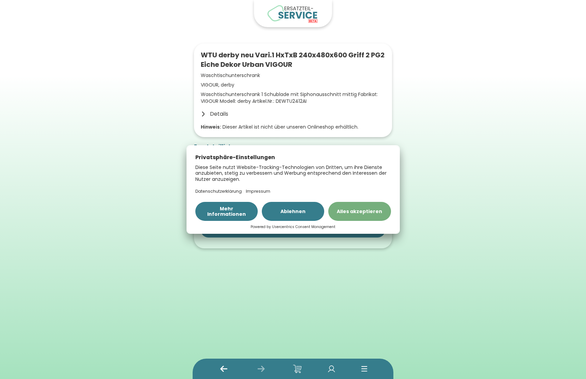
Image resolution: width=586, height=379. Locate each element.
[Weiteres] (364, 369)
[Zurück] (223, 368)
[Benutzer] (331, 369)
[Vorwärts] (261, 368)
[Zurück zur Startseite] (293, 13)
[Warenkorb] (297, 369)
